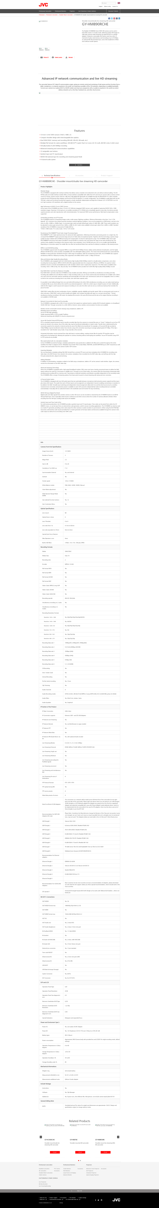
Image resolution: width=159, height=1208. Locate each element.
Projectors (89, 1165)
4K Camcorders (42, 1170)
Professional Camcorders (52, 15)
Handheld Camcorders (44, 1168)
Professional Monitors (69, 1165)
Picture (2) (46, 57)
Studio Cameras (42, 1175)
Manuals (71, 57)
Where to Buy (107, 6)
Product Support (53, 1197)
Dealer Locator (58, 57)
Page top (79, 1191)
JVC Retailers (63, 1197)
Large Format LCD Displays (69, 1173)
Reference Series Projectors (92, 1168)
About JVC (42, 1199)
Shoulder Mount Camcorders (66, 15)
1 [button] (78, 1160)
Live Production (42, 1182)
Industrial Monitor (67, 1175)
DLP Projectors (89, 1170)
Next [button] (118, 1137)
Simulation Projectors (91, 1173)
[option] (55, 1141)
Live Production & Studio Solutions (48, 1178)
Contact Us (115, 6)
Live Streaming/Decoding (45, 1186)
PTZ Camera (57, 1168)
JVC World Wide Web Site (72, 1199)
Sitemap (61, 1202)
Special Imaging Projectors (92, 1175)
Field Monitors (66, 1170)
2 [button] (80, 1160)
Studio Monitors (67, 1168)
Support (101, 6)
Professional (41, 15)
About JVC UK (43, 1197)
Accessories (57, 1170)
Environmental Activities (55, 1199)
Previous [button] (41, 1137)
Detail (54, 1152)
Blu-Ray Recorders (43, 1184)
